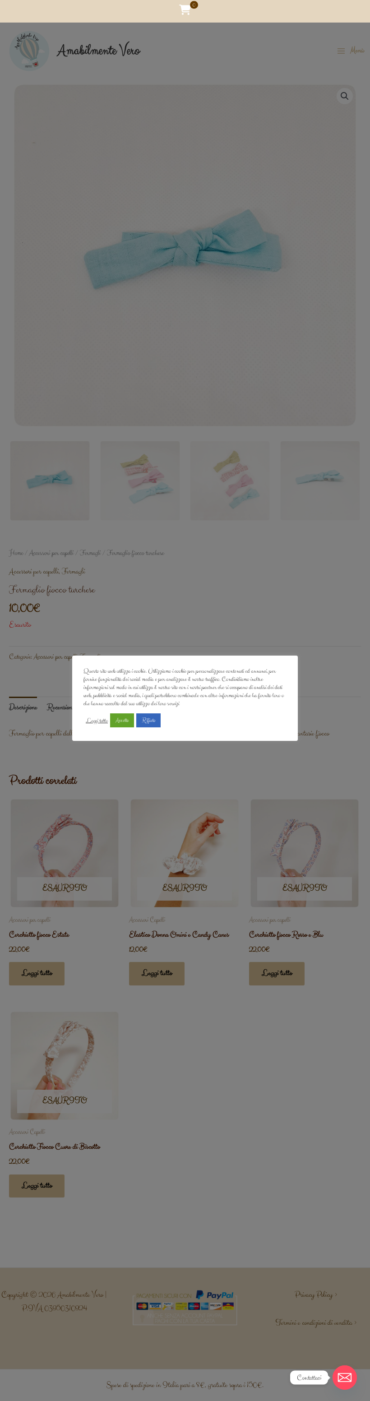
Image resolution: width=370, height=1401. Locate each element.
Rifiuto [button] (148, 720)
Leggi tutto (97, 721)
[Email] (345, 1377)
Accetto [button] (122, 720)
